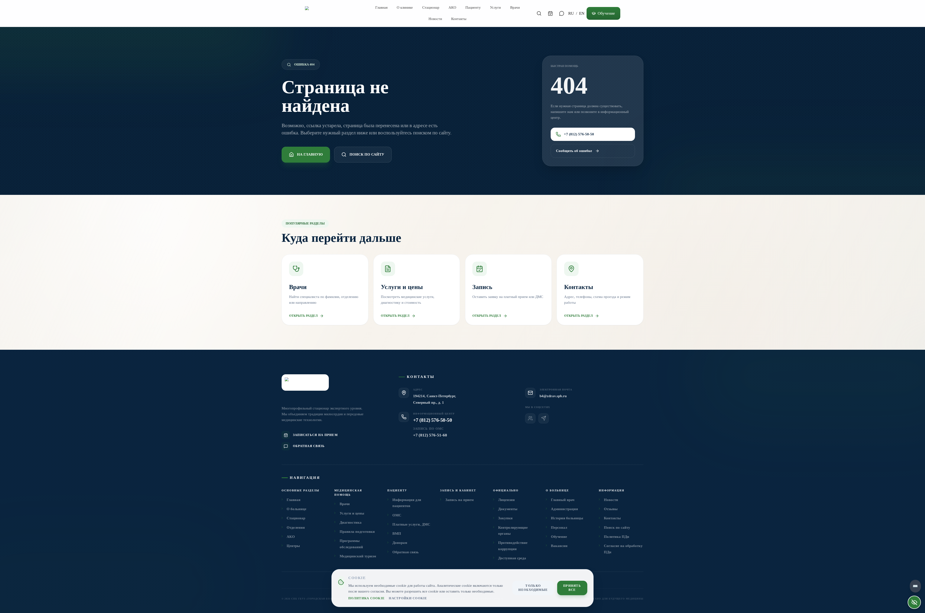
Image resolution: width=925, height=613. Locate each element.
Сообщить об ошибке (574, 151)
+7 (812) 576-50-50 (579, 134)
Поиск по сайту (367, 154)
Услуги (495, 7)
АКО (452, 7)
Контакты (458, 19)
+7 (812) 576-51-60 (430, 435)
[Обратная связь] (561, 13)
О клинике (405, 7)
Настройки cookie (408, 598)
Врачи (515, 7)
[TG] (543, 418)
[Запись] (550, 13)
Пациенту (473, 7)
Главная (381, 7)
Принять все (572, 588)
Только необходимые (533, 588)
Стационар (430, 7)
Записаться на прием (315, 435)
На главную (310, 154)
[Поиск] (539, 13)
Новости (435, 19)
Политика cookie (366, 598)
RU (571, 13)
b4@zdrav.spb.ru (553, 396)
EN (581, 13)
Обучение (606, 13)
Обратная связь (309, 446)
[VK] (530, 418)
